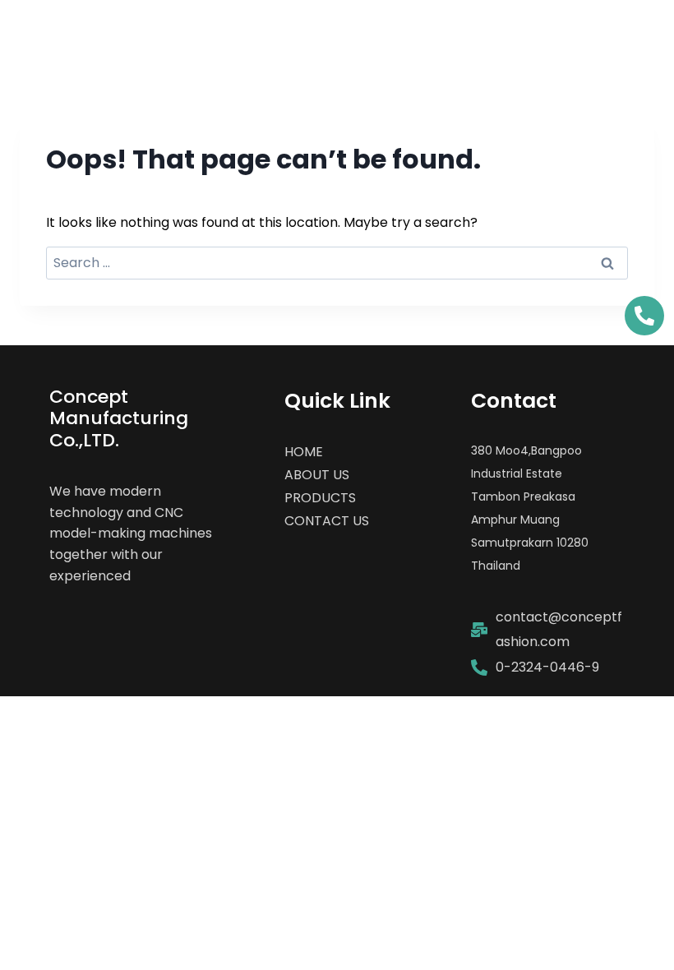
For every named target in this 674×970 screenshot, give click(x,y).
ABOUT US (316, 474)
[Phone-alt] (644, 315)
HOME (303, 451)
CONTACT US (326, 520)
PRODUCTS (320, 497)
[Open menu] (626, 36)
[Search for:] (337, 262)
